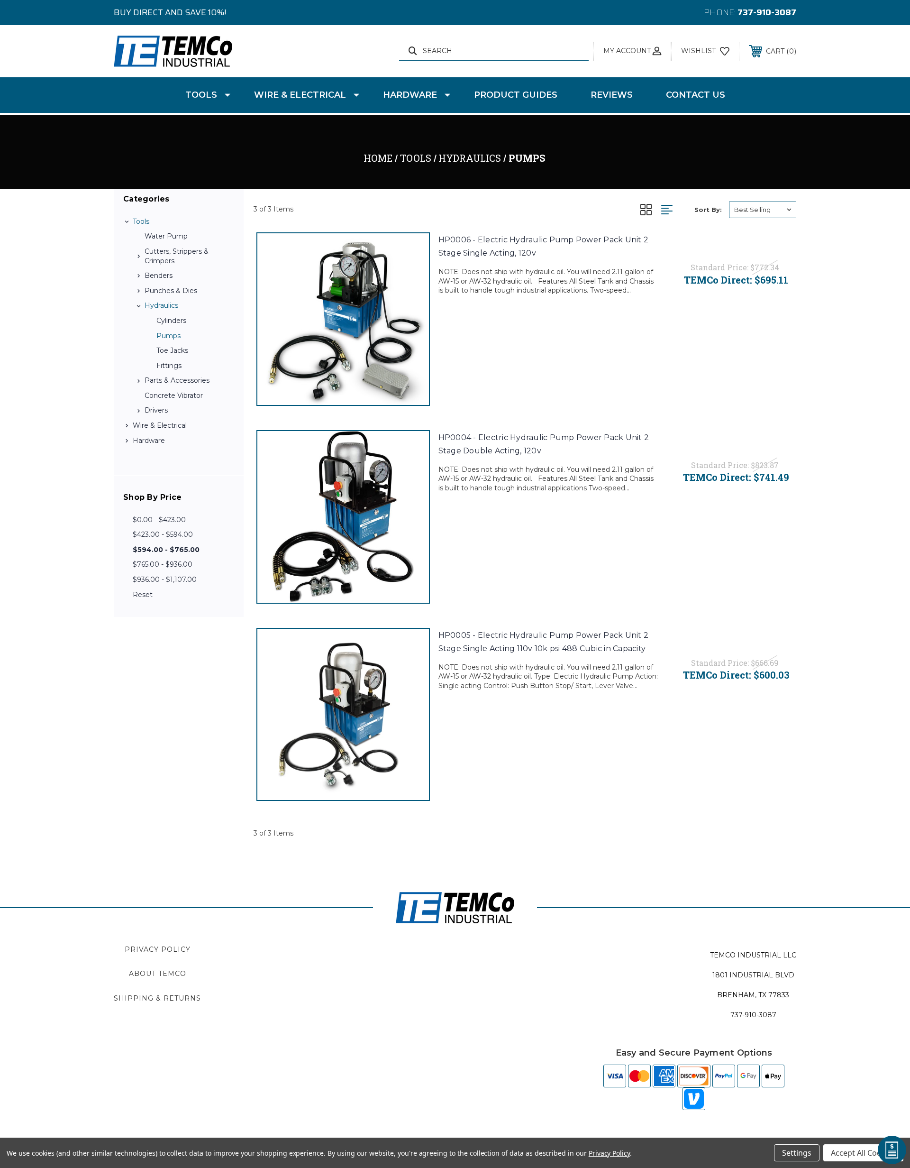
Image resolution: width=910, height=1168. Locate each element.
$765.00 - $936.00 (162, 564)
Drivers (156, 410)
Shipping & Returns (157, 998)
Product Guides (515, 95)
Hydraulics (161, 305)
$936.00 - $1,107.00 (165, 579)
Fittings (169, 365)
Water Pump (166, 236)
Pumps (168, 335)
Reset (143, 594)
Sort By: (708, 209)
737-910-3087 (766, 12)
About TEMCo (157, 973)
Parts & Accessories (177, 380)
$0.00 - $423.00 (159, 519)
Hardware (410, 95)
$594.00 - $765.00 (166, 549)
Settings (796, 1153)
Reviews (612, 95)
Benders (159, 275)
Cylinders (171, 320)
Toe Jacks (172, 350)
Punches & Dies (171, 290)
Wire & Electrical (300, 95)
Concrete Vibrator (174, 395)
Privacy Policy (158, 949)
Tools (201, 95)
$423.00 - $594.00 (163, 534)
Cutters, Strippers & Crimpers (177, 256)
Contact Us (695, 95)
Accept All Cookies (863, 1153)
